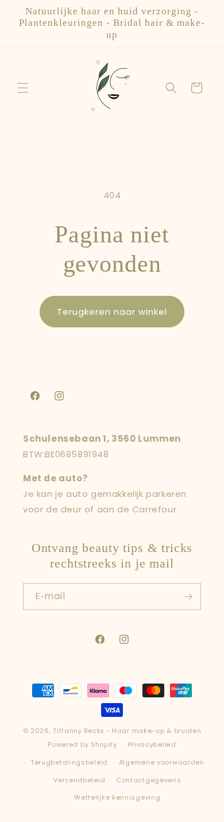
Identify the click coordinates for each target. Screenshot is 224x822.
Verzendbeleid (79, 780)
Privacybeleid (152, 744)
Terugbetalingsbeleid (69, 762)
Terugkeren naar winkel (112, 312)
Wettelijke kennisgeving (117, 797)
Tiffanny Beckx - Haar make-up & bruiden (127, 730)
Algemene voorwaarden (161, 762)
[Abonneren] (187, 596)
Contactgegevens (148, 780)
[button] (23, 88)
